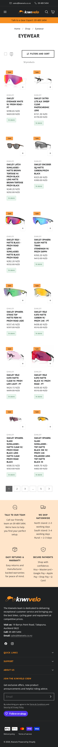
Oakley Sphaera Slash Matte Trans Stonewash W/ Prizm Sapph (42, 245)
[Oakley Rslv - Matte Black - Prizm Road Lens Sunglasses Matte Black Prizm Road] (15, 220)
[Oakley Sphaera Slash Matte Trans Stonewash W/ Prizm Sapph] (42, 220)
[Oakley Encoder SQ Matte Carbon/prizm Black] (42, 145)
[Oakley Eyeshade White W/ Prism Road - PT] (15, 79)
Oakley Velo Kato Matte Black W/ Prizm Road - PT (42, 379)
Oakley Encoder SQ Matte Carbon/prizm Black (42, 169)
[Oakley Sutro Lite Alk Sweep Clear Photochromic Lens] (42, 79)
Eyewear (39, 28)
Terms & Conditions (38, 704)
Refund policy (9, 734)
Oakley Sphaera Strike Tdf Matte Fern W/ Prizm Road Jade (15, 316)
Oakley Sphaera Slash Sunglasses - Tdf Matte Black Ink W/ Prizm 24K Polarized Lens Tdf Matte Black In (42, 449)
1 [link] (9, 488)
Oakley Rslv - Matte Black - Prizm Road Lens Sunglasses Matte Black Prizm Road (14, 248)
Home (17, 28)
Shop (27, 28)
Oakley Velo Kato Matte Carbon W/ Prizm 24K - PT (41, 316)
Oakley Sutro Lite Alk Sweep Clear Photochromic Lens (41, 104)
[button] (5, 12)
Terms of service (25, 734)
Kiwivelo (14, 742)
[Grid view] (5, 54)
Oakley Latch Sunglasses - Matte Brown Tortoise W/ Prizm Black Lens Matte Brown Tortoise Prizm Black (15, 175)
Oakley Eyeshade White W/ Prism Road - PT (15, 103)
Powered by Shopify (26, 742)
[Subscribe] (50, 696)
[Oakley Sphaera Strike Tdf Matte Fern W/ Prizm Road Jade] (15, 292)
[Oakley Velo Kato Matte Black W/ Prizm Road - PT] (42, 356)
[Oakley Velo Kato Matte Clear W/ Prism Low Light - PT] (15, 356)
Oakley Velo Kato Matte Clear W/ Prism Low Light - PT (14, 379)
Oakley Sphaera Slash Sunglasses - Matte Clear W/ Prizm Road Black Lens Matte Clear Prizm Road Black (15, 449)
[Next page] (49, 489)
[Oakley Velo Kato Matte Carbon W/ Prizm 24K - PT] (42, 292)
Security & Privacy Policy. (14, 707)
